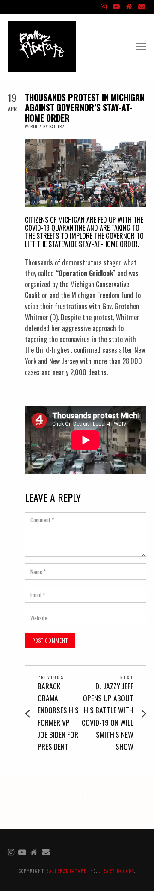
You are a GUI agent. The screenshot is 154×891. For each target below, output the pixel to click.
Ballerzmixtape (66, 870)
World (31, 126)
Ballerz (57, 126)
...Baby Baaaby (116, 870)
